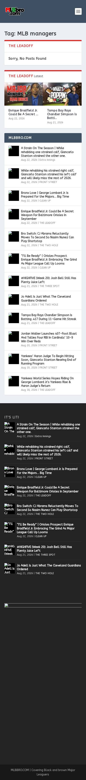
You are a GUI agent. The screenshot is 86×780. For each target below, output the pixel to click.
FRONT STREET (48, 182)
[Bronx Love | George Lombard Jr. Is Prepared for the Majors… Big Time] (14, 195)
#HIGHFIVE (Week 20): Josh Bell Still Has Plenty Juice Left (48, 280)
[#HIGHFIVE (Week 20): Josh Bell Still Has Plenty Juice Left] (14, 281)
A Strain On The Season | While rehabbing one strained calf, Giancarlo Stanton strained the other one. (47, 151)
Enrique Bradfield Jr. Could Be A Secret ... (23, 112)
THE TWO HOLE (48, 245)
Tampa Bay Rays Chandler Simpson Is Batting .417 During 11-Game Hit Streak (48, 317)
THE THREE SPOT (49, 286)
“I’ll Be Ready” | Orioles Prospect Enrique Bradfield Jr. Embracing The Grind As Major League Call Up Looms (49, 259)
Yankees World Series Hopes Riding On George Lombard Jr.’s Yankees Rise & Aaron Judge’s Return (47, 382)
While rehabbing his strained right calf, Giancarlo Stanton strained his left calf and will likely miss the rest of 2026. (48, 174)
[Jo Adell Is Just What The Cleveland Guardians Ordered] (14, 299)
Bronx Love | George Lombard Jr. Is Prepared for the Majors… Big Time (45, 194)
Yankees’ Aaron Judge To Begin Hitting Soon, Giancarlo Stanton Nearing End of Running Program (48, 359)
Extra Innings (47, 159)
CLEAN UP (45, 200)
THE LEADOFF (47, 222)
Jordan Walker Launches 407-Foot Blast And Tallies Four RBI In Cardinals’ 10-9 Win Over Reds (49, 337)
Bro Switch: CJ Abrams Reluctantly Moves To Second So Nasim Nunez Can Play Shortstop (47, 237)
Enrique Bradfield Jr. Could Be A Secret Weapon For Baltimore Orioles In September (47, 215)
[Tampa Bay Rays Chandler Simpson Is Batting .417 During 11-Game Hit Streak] (62, 94)
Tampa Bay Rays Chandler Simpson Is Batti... (62, 114)
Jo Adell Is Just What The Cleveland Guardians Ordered (46, 298)
